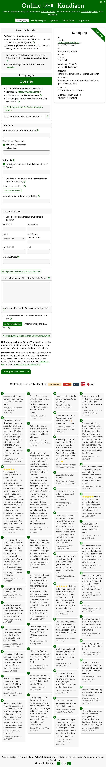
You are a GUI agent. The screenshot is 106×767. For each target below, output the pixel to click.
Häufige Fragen (38, 20)
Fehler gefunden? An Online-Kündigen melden (24, 108)
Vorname (7, 224)
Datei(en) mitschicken (13, 186)
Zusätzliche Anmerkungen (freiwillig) (20, 196)
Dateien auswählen (12, 190)
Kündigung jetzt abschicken (16, 371)
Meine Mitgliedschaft (16, 144)
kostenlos (52, 14)
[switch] (102, 2)
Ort (29, 247)
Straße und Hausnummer (34, 236)
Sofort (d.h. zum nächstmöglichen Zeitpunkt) (27, 164)
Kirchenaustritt (48, 11)
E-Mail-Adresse (10, 256)
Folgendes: (11, 147)
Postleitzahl (8, 247)
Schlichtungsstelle (89, 11)
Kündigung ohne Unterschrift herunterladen (21, 271)
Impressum (84, 20)
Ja (58, 763)
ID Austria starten (12, 324)
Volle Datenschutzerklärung (27, 364)
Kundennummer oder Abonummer (19, 130)
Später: (9, 167)
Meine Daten (69, 20)
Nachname (33, 224)
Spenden (54, 20)
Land (5, 234)
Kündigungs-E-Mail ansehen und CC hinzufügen (27, 335)
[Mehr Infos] (33, 42)
